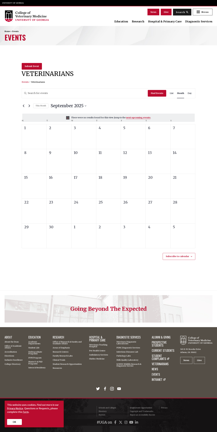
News (153, 12)
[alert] (108, 118)
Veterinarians (160, 364)
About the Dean (12, 342)
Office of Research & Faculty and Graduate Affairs (67, 343)
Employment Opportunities (141, 408)
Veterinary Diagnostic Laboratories (126, 343)
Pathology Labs (123, 356)
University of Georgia (13, 3)
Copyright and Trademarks (141, 411)
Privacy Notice (15, 408)
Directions (9, 356)
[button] (202, 12)
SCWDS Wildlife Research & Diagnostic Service (128, 365)
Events (25, 82)
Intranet (157, 379)
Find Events (157, 93)
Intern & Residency (36, 368)
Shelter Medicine (97, 359)
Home (7, 31)
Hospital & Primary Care (165, 21)
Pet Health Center (97, 351)
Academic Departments (34, 343)
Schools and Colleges (107, 408)
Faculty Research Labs (63, 356)
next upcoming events (138, 117)
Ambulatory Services (98, 355)
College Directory (13, 364)
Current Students (163, 350)
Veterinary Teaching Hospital (98, 346)
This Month (41, 106)
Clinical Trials (59, 360)
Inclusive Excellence (14, 360)
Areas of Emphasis (61, 348)
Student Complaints (159, 357)
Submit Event (32, 66)
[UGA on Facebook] (115, 422)
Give (166, 12)
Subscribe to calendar (177, 256)
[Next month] (29, 106)
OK (14, 421)
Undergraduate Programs (35, 353)
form (25, 411)
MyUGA (102, 415)
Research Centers (60, 352)
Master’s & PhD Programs (35, 363)
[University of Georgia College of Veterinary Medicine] (36, 16)
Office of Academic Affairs (13, 347)
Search (180, 12)
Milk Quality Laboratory (127, 360)
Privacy (164, 408)
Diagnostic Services (198, 21)
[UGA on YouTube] (131, 422)
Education (121, 21)
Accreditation (11, 352)
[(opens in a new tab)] (98, 389)
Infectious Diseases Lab (127, 352)
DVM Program (34, 358)
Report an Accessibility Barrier (142, 415)
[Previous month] (23, 106)
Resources (57, 368)
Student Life (33, 348)
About (8, 337)
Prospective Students (159, 344)
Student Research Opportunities (67, 364)
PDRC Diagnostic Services (128, 348)
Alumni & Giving (161, 337)
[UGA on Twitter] (121, 422)
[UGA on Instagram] (126, 422)
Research (138, 21)
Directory (103, 411)
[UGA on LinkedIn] (136, 422)
